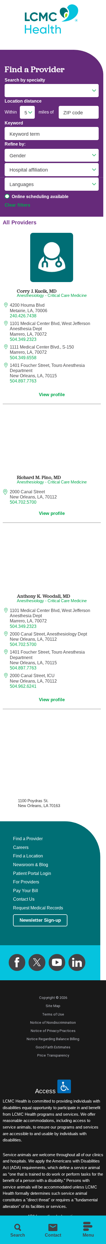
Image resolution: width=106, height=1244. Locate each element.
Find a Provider (28, 839)
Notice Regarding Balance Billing (53, 1039)
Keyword (14, 123)
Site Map (53, 1006)
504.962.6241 (23, 686)
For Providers (26, 882)
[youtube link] (57, 962)
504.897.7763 (23, 381)
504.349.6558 (23, 357)
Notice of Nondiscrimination (53, 1022)
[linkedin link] (76, 962)
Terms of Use (53, 1014)
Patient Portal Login (32, 873)
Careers (21, 847)
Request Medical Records (38, 908)
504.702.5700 (23, 502)
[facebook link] (17, 962)
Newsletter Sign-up (40, 920)
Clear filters (17, 205)
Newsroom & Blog (30, 865)
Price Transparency (53, 1055)
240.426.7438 (23, 316)
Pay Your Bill (25, 891)
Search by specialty (25, 80)
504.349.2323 (23, 339)
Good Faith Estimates (53, 1047)
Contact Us (24, 899)
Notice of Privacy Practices (53, 1031)
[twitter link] (37, 962)
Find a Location (28, 856)
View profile (52, 394)
